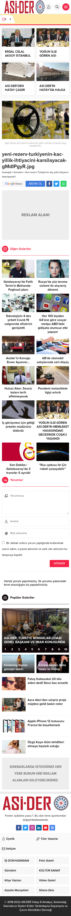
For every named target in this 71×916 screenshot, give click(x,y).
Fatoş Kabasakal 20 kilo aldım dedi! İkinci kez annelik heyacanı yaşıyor (48, 683)
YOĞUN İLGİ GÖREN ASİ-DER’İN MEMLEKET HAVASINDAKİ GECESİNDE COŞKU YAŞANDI (53, 431)
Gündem (18, 172)
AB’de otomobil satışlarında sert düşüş (53, 360)
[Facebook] (18, 827)
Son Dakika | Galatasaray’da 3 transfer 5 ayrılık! (18, 469)
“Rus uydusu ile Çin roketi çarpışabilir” (52, 467)
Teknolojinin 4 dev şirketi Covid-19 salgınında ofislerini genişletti (18, 322)
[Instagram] (32, 827)
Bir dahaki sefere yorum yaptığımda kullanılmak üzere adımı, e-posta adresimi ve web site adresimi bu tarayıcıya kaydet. (34, 549)
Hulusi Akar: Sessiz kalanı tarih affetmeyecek (18, 392)
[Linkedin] (39, 827)
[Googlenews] (52, 827)
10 (65, 649)
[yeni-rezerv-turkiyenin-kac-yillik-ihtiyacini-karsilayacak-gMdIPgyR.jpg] (35, 137)
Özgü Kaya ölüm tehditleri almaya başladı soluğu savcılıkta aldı (46, 746)
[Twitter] (25, 827)
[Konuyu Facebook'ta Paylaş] (49, 184)
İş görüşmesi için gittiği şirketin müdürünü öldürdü (18, 427)
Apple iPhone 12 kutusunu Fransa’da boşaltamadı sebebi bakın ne (46, 725)
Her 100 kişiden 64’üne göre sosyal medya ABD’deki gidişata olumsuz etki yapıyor (53, 324)
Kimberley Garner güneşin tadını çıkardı (15, 669)
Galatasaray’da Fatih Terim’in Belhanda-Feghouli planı (18, 286)
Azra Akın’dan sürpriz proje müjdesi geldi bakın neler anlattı (47, 704)
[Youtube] (45, 827)
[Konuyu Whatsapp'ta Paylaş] (63, 184)
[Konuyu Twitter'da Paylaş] (56, 184)
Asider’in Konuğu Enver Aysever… (18, 360)
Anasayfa (6, 172)
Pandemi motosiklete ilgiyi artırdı (53, 390)
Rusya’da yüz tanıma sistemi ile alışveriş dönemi (52, 286)
